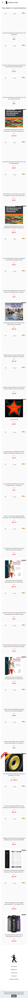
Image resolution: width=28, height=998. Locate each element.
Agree (14, 996)
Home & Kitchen (14, 979)
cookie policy (20, 993)
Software (14, 976)
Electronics (14, 966)
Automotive (14, 972)
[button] (14, 28)
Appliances (14, 969)
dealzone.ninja (13, 2)
